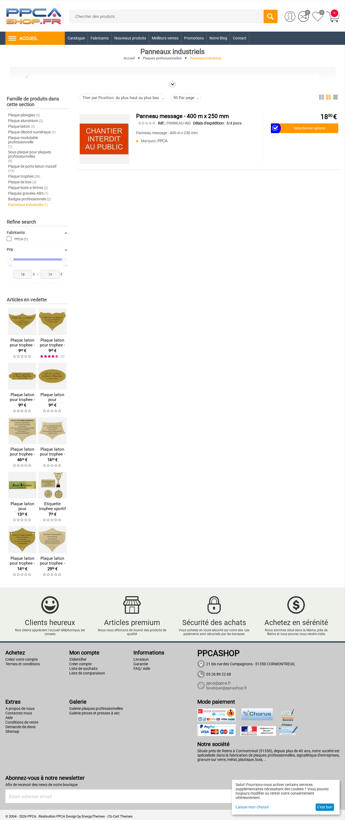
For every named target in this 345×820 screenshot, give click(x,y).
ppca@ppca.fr (218, 683)
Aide (9, 718)
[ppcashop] (33, 15)
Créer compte (80, 664)
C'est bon (324, 807)
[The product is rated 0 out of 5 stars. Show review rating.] (22, 356)
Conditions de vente (21, 722)
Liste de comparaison (87, 673)
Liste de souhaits (83, 668)
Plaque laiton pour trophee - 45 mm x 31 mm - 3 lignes (52, 347)
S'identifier (78, 659)
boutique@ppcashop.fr (226, 688)
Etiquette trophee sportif (52, 506)
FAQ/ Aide (141, 668)
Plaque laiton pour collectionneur (22, 508)
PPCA (21, 239)
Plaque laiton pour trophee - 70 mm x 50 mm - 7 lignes (52, 456)
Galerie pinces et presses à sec (94, 713)
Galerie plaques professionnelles (96, 708)
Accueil (129, 58)
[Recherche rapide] (271, 16)
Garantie (140, 664)
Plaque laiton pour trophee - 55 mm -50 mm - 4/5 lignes (22, 565)
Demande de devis (20, 727)
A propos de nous (19, 708)
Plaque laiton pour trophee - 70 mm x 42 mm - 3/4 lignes (22, 347)
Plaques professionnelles (162, 58)
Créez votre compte (21, 659)
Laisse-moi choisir (252, 807)
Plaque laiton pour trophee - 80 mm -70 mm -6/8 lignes (52, 565)
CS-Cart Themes (120, 816)
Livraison (141, 659)
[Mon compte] (290, 16)
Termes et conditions (22, 664)
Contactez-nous (18, 713)
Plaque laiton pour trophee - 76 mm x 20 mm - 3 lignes (22, 402)
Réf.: (161, 123)
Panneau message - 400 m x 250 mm (182, 116)
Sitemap (12, 731)
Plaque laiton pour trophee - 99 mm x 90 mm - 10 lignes (22, 456)
